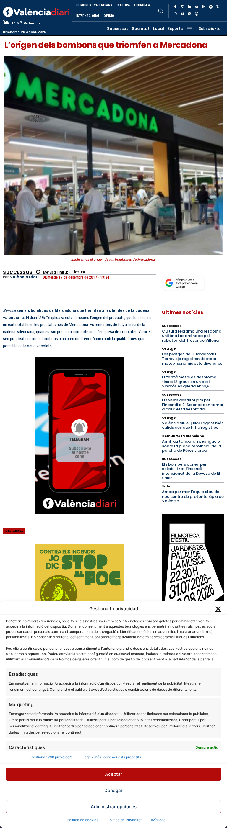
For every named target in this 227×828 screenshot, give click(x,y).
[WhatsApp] (175, 14)
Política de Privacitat (124, 820)
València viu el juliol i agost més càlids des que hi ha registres (192, 425)
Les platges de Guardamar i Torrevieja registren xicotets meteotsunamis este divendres (192, 358)
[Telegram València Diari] (79, 519)
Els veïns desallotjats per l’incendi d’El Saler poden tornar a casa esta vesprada (192, 404)
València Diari (24, 277)
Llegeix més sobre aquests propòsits (111, 757)
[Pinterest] (117, 535)
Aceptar (113, 774)
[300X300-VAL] (79, 588)
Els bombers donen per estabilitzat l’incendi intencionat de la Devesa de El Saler (191, 471)
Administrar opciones (114, 806)
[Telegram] (210, 7)
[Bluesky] (182, 14)
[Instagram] (182, 7)
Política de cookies (82, 820)
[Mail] (196, 7)
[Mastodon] (189, 14)
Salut (167, 486)
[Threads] (196, 14)
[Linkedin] (189, 7)
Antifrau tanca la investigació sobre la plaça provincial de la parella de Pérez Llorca (191, 445)
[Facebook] (175, 7)
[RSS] (203, 7)
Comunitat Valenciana (183, 436)
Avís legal (158, 820)
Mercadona (14, 531)
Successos (18, 272)
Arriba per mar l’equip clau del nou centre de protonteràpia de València (193, 496)
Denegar (113, 790)
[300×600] (193, 576)
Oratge (169, 348)
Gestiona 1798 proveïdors (51, 757)
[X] (217, 7)
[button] (218, 609)
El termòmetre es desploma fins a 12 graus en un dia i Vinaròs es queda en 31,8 (189, 381)
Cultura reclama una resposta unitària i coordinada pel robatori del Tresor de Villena (191, 335)
